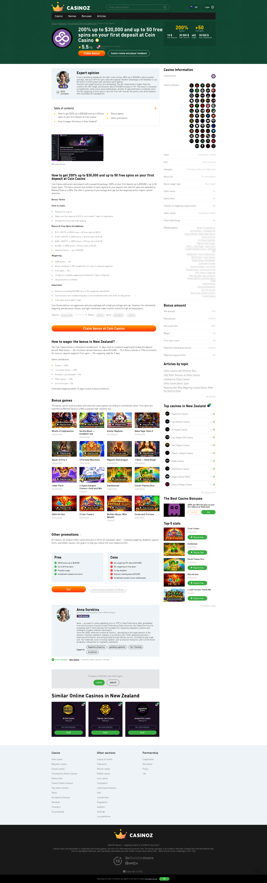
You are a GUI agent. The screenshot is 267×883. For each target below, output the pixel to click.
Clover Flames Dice (196, 559)
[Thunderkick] (202, 90)
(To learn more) (151, 879)
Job (144, 773)
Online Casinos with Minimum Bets (180, 370)
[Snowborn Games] (202, 126)
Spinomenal (57, 434)
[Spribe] (208, 126)
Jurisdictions (103, 797)
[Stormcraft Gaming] (197, 116)
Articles (101, 16)
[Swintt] (208, 111)
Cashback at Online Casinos (177, 379)
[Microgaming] (197, 90)
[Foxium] (197, 131)
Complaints (102, 783)
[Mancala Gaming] (191, 106)
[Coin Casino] (213, 76)
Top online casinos (60, 787)
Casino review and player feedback (129, 53)
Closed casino (58, 768)
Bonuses (87, 16)
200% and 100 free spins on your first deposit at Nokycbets (201, 506)
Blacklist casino (59, 764)
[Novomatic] (197, 106)
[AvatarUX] (191, 126)
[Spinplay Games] (213, 106)
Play (68, 732)
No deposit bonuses (61, 797)
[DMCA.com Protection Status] (131, 864)
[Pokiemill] (213, 95)
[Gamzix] (191, 95)
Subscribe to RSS (134, 871)
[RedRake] (202, 95)
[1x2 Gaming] (213, 111)
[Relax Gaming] (213, 85)
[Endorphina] (191, 85)
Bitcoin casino (103, 768)
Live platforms (104, 816)
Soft (99, 792)
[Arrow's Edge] (202, 131)
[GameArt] (202, 111)
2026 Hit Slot (193, 574)
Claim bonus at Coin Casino (104, 328)
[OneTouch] (197, 101)
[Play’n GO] (191, 90)
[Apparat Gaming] (191, 121)
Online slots (57, 778)
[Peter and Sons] (213, 121)
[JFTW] (208, 121)
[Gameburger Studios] (191, 131)
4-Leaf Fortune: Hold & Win (199, 590)
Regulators (102, 802)
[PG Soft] (197, 121)
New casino (57, 759)
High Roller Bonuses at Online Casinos (182, 375)
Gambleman (192, 544)
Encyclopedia (58, 811)
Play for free (65, 424)
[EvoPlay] (208, 116)
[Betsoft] (197, 95)
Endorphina (112, 488)
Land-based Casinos (106, 787)
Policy (145, 768)
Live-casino (102, 778)
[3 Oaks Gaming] (208, 101)
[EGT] (202, 106)
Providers (56, 806)
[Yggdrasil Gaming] (208, 85)
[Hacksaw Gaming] (202, 85)
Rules (54, 792)
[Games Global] (197, 111)
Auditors (101, 806)
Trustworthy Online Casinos (64, 773)
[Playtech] (208, 90)
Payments (102, 764)
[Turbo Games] (208, 106)
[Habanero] (197, 85)
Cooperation (148, 759)
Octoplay (191, 593)
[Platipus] (213, 116)
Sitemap (101, 811)
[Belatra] (213, 126)
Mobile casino (103, 773)
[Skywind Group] (191, 111)
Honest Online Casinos (62, 783)
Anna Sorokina (65, 92)
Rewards (56, 802)
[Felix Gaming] (197, 126)
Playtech (83, 491)
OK (164, 879)
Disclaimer (148, 764)
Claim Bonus (92, 53)
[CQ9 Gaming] (208, 131)
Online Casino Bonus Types (176, 383)
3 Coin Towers (193, 529)
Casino (59, 16)
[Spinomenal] (191, 101)
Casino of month (104, 759)
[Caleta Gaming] (213, 131)
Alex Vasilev (74, 660)
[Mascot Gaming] (191, 136)
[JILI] (202, 116)
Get (69, 589)
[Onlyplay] (191, 116)
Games (72, 16)
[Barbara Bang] (197, 136)
